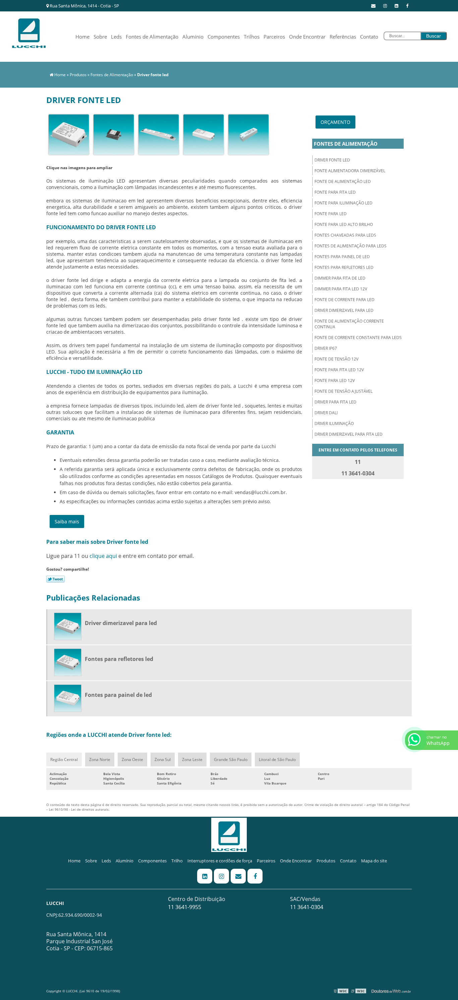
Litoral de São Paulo (277, 759)
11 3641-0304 (306, 907)
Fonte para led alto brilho (343, 224)
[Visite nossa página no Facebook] (407, 6)
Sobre (100, 36)
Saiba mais (67, 521)
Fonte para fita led (335, 192)
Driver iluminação (334, 423)
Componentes (224, 36)
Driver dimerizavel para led (344, 310)
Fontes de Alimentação (152, 36)
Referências (343, 36)
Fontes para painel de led (342, 256)
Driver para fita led (335, 402)
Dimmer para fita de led (339, 278)
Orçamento (335, 122)
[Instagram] (385, 6)
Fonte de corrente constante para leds (358, 337)
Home (82, 36)
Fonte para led (330, 214)
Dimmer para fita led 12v (340, 289)
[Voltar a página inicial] (29, 31)
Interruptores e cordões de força (219, 861)
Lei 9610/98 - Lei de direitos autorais (79, 809)
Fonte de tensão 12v (336, 359)
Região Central (64, 759)
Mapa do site (374, 861)
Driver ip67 (325, 348)
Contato (369, 36)
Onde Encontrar (307, 36)
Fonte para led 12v (334, 380)
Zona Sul (163, 759)
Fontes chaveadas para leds (345, 235)
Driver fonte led (332, 160)
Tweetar (55, 579)
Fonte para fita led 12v (339, 370)
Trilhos (252, 36)
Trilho (177, 861)
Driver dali (326, 413)
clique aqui (103, 556)
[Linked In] (396, 6)
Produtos (326, 861)
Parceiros (274, 36)
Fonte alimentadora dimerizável (349, 171)
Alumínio (193, 36)
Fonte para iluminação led (343, 203)
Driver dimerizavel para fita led (348, 434)
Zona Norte (99, 759)
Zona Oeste (132, 759)
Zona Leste (192, 759)
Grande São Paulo (230, 759)
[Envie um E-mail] (373, 6)
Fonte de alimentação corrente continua (349, 324)
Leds (116, 36)
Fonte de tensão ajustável (343, 391)
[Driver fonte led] (69, 134)
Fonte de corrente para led (344, 299)
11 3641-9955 (184, 907)
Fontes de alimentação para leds (350, 246)
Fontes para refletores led (344, 267)
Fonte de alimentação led (342, 181)
